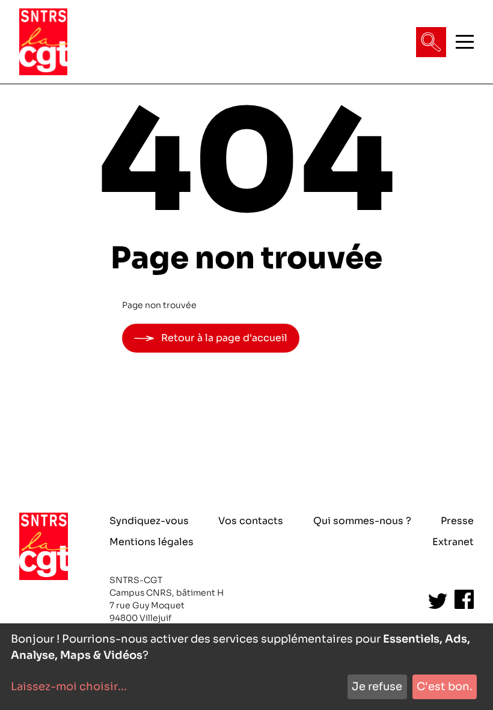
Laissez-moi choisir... (69, 686)
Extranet (453, 542)
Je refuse (377, 686)
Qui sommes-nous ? (362, 520)
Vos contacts (250, 520)
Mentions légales (151, 542)
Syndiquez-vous (149, 520)
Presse (457, 520)
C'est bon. (445, 686)
